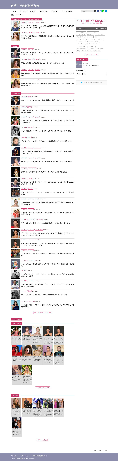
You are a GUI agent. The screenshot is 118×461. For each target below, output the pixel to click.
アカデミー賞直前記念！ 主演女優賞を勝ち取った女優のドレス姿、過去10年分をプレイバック (47, 37)
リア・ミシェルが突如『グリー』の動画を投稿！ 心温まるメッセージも (45, 223)
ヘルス (29, 137)
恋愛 (30, 96)
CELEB (67, 11)
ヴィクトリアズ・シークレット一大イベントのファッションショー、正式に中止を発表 (47, 193)
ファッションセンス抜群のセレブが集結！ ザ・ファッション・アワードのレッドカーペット (47, 121)
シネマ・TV (31, 209)
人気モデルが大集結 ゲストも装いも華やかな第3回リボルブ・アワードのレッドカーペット (47, 203)
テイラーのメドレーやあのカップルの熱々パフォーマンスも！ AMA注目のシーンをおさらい (47, 152)
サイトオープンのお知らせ (91, 65)
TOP (14, 11)
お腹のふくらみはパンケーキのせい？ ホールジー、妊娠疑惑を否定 (44, 172)
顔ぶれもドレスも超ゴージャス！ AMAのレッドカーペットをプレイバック (46, 161)
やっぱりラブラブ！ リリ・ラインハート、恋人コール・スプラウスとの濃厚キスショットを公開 (47, 275)
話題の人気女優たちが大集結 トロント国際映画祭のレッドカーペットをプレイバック (47, 74)
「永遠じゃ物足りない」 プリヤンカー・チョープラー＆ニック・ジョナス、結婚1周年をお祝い (47, 111)
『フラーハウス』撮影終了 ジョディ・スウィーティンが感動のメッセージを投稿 (47, 254)
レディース (30, 22)
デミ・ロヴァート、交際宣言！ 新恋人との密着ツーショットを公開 (44, 294)
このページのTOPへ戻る (100, 451)
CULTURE (54, 11)
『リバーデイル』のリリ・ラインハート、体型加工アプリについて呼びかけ (46, 141)
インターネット (31, 168)
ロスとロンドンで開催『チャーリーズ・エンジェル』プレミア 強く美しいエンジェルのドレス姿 (47, 54)
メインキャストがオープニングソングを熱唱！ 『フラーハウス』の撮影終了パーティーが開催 (47, 213)
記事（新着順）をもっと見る (42, 312)
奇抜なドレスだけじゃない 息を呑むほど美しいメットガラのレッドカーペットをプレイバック (47, 84)
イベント (31, 59)
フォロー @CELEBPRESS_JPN (93, 82)
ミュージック (37, 147)
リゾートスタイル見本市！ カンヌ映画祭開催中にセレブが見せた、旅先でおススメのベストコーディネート (47, 27)
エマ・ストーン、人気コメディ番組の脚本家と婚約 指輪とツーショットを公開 (47, 100)
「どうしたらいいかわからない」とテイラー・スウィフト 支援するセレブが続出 (47, 265)
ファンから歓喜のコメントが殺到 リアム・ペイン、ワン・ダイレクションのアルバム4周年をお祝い (47, 285)
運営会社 (13, 456)
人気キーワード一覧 (91, 55)
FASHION (23, 11)
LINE (103, 11)
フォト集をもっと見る (42, 387)
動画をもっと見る (43, 440)
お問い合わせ (24, 456)
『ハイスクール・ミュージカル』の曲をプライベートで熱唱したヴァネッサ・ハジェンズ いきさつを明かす (47, 234)
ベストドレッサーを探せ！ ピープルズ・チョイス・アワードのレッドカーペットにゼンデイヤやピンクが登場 (47, 244)
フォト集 (37, 22)
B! (105, 11)
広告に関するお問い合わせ (40, 456)
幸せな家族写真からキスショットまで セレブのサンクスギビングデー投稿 (46, 131)
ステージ (30, 147)
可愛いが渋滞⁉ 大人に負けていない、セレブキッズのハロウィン (43, 63)
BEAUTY (33, 11)
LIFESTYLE (43, 11)
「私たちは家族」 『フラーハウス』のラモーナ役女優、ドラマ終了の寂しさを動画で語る (47, 306)
